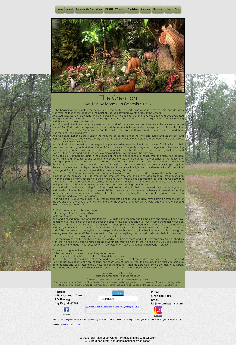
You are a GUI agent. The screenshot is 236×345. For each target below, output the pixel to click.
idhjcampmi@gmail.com (167, 303)
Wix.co (150, 337)
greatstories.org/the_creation (118, 273)
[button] (69, 9)
